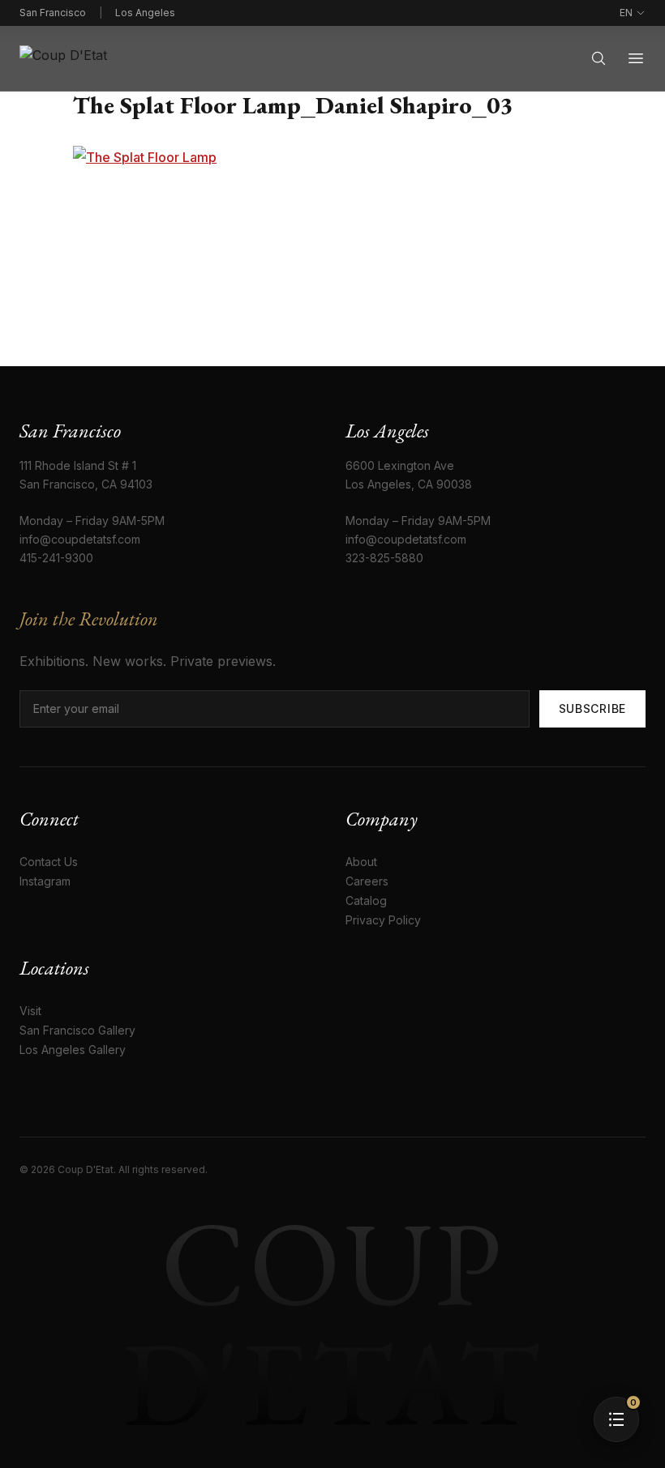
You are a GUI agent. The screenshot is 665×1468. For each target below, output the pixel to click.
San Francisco (52, 12)
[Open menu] (636, 58)
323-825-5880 (384, 558)
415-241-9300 (56, 558)
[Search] (598, 58)
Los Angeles (145, 12)
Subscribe (592, 708)
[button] (616, 1419)
